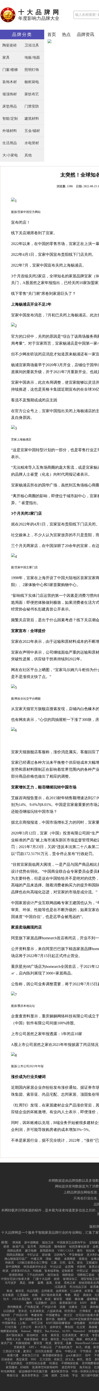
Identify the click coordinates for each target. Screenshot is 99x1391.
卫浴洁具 (32, 45)
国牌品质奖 (14, 1250)
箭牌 (57, 1278)
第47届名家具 (14, 1335)
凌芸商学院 (69, 1367)
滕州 (29, 1302)
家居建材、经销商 (17, 1367)
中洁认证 (56, 1266)
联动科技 (32, 1335)
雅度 (93, 1302)
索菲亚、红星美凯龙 (64, 1335)
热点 (66, 34)
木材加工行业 (30, 1355)
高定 (77, 1295)
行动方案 (11, 1327)
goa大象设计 (74, 1355)
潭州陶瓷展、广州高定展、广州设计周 (31, 1306)
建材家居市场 (59, 1371)
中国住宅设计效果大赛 (15, 1278)
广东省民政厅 (64, 1347)
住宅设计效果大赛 (87, 1315)
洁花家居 (60, 1286)
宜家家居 (19, 1347)
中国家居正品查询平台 (71, 1242)
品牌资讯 (85, 34)
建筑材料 (32, 118)
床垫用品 (9, 106)
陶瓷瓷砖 (9, 45)
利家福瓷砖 (23, 1343)
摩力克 (84, 1335)
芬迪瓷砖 (7, 1359)
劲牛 (88, 1355)
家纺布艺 (32, 94)
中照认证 (82, 1270)
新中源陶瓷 (31, 1242)
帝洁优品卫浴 (78, 1286)
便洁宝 (68, 1315)
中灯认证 (33, 1254)
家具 (6, 57)
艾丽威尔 (92, 1262)
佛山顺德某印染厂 (15, 1258)
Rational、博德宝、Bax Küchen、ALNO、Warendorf (53, 1331)
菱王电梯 (31, 1250)
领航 (68, 1299)
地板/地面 (32, 57)
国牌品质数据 (15, 1254)
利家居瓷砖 (31, 1339)
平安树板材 (76, 1254)
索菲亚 (38, 1343)
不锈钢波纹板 (70, 1363)
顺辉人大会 (13, 1339)
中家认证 (46, 1347)
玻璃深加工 (70, 1278)
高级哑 (93, 1327)
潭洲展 (16, 1242)
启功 (53, 1302)
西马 (59, 1351)
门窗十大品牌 (41, 1278)
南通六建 (13, 1355)
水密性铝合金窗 (36, 1363)
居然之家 (69, 1282)
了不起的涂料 (35, 1274)
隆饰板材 (60, 1246)
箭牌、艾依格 (60, 1375)
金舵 (96, 1246)
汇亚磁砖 (23, 1295)
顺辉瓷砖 (68, 1274)
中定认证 (10, 1319)
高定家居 (22, 1359)
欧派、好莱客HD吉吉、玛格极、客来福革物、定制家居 (38, 1270)
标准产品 (18, 1246)
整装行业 (12, 1375)
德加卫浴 (48, 1242)
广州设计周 (20, 1315)
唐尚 (80, 1250)
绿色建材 (79, 1323)
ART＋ (33, 1347)
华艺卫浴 (37, 1323)
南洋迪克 (53, 1274)
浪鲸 (48, 1258)
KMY (83, 1302)
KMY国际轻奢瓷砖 (58, 1323)
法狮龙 (73, 1306)
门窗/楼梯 (10, 70)
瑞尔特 (5, 1315)
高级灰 (87, 1295)
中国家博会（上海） (15, 1323)
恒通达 (53, 1363)
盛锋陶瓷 (92, 1299)
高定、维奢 (27, 1282)
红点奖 (81, 1327)
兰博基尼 (85, 1311)
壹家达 (83, 1258)
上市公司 (25, 1327)
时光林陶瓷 (8, 1371)
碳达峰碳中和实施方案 (33, 1371)
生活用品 (9, 143)
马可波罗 (10, 1282)
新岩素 (46, 1254)
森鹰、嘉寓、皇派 (49, 1282)
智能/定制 (10, 118)
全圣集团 (8, 1295)
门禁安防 (32, 106)
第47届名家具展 (51, 1295)
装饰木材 (9, 82)
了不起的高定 (13, 1363)
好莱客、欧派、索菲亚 (47, 1299)
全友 (44, 1335)
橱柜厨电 (32, 82)
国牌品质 (45, 1246)
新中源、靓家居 (56, 1319)
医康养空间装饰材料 (45, 1367)
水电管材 (32, 143)
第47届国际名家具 (31, 1319)
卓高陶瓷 (69, 1258)
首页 (51, 34)
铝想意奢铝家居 (79, 1246)
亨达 (75, 1375)
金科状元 (55, 1327)
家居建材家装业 (53, 1355)
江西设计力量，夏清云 (17, 1351)
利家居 (9, 1262)
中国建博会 (53, 1315)
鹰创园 (69, 1327)
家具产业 (6, 1343)
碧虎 (6, 1246)
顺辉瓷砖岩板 (9, 1331)
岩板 (35, 1295)
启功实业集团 (43, 1351)
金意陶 (69, 1266)
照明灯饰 (32, 70)
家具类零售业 (30, 1375)
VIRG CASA (66, 1250)
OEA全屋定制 (21, 1299)
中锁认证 (70, 1351)
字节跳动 (85, 1351)
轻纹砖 (90, 1250)
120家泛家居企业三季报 (32, 1262)
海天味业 (85, 1367)
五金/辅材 (32, 131)
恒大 (6, 1299)
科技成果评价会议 (35, 1266)
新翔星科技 (47, 1250)
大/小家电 (10, 155)
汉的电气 (60, 1254)
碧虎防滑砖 (16, 1274)
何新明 (81, 1266)
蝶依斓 (79, 1299)
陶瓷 (58, 1258)
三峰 (45, 1375)
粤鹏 (67, 1295)
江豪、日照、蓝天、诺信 (67, 1262)
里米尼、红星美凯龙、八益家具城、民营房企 (47, 1311)
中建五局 (36, 1258)
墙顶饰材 (9, 94)
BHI (33, 1359)
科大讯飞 (40, 1327)
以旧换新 (9, 1311)
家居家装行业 (68, 1302)
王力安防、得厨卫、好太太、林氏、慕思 (65, 1359)
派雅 (62, 1306)
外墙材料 (9, 131)
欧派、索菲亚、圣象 (59, 1343)
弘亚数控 (41, 1302)
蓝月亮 (31, 1246)
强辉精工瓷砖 (85, 1274)
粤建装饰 (37, 1315)
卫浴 (84, 1306)
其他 (28, 155)
